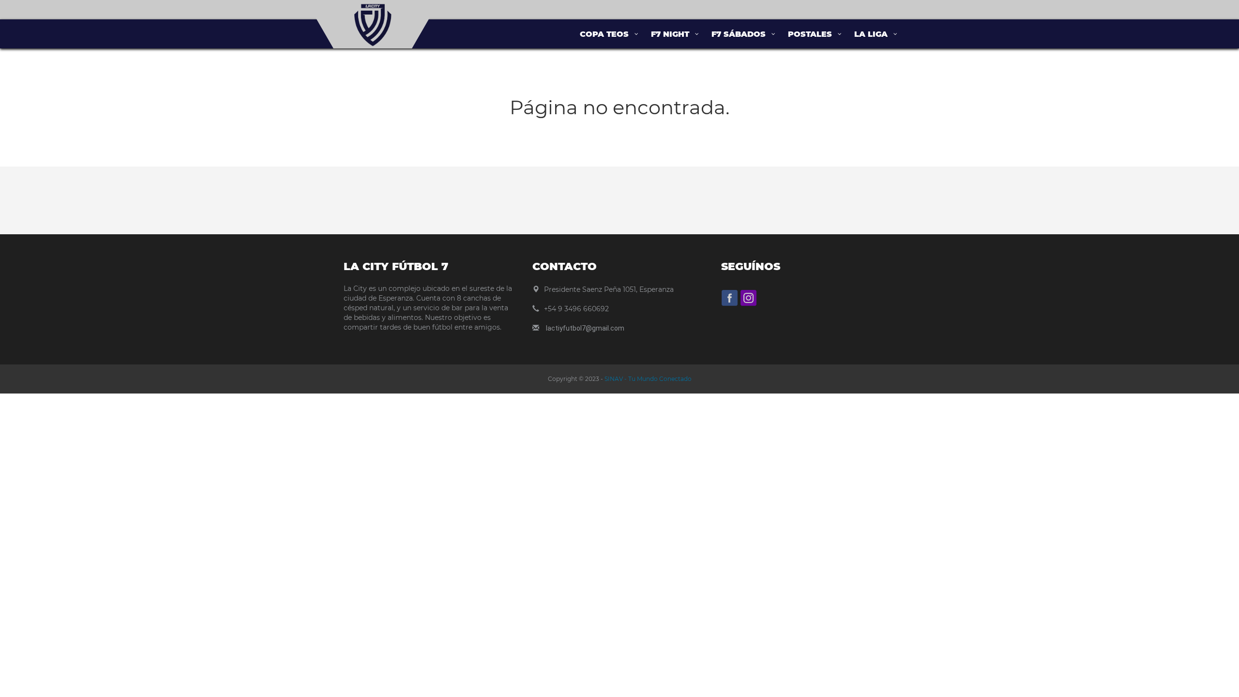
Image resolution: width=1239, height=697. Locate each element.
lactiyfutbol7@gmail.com (585, 328)
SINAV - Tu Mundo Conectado (647, 378)
